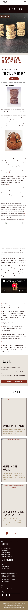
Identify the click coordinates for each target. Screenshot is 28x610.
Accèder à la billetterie (14, 381)
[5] (25, 213)
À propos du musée (6, 548)
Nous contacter (5, 568)
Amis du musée (5, 550)
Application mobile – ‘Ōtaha (13, 425)
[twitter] (9, 594)
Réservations (4, 586)
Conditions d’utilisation (12, 607)
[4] (8, 184)
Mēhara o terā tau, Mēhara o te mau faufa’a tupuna (14, 513)
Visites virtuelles (5, 552)
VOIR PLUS (14, 78)
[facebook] (2, 594)
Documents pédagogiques (7, 588)
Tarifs (2, 564)
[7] (5, 254)
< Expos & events (14, 8)
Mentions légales (16, 605)
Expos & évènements (6, 556)
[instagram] (6, 594)
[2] (12, 119)
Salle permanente (5, 554)
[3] (10, 172)
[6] (23, 219)
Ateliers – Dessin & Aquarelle (10, 468)
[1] (16, 113)
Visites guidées (5, 566)
